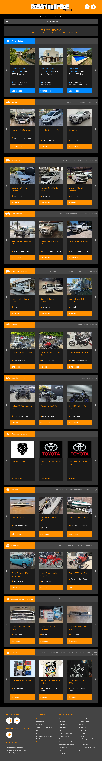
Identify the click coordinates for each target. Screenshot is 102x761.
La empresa (40, 722)
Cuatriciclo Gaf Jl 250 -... (79, 406)
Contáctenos (40, 742)
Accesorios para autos (66, 742)
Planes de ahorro (64, 736)
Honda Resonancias (50, 361)
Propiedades (63, 747)
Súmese (39, 724)
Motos (61, 730)
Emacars (74, 581)
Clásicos (61, 739)
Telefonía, (42, 652)
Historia (38, 733)
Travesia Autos (19, 140)
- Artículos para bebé (86, 739)
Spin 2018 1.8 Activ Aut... (22, 130)
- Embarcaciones (64, 753)
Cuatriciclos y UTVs (65, 733)
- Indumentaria (84, 745)
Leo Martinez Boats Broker (49, 527)
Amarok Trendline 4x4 (49, 241)
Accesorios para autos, (68, 599)
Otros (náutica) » (90, 490)
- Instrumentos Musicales (87, 747)
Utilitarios (62, 722)
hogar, (69, 652)
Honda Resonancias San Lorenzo (78, 359)
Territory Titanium (76, 241)
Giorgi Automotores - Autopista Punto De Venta (78, 249)
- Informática (83, 733)
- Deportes (82, 742)
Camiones (62, 727)
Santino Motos (19, 361)
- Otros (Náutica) (84, 722)
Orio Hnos (17, 196)
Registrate (59, 16)
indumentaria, (91, 652)
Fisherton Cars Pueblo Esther (50, 580)
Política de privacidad (43, 739)
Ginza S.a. (44, 130)
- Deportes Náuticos (85, 719)
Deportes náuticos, (76, 490)
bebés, (74, 652)
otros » (94, 655)
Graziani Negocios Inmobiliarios (77, 83)
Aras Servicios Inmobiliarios (18, 83)
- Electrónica (83, 730)
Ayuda (38, 730)
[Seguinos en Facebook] (93, 6)
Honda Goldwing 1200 (78, 573)
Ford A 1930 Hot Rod (49, 573)
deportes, (81, 652)
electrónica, (51, 652)
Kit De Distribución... (77, 626)
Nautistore (75, 528)
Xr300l (72, 352)
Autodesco (18, 581)
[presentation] (6, 70)
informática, (61, 652)
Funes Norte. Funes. (20, 71)
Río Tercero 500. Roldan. (49, 71)
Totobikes (75, 691)
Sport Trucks (47, 416)
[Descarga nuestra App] (9, 735)
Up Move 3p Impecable (79, 130)
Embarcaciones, (61, 490)
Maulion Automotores (51, 251)
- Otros (81, 750)
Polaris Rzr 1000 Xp (20, 406)
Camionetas (63, 724)
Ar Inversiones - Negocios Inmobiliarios (49, 83)
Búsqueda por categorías (44, 736)
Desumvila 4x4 (19, 416)
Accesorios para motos (86, 599)
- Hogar (81, 736)
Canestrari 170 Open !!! (50, 517)
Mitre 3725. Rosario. (77, 71)
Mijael (44, 307)
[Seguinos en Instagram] (87, 6)
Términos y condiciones (44, 727)
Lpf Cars (74, 140)
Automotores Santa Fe (22, 251)
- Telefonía (82, 727)
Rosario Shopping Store (20, 689)
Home (38, 719)
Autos (61, 719)
